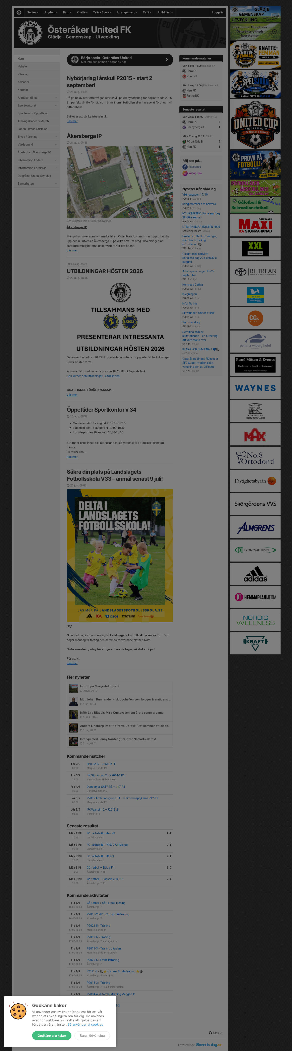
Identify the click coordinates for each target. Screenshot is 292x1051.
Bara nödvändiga (92, 1036)
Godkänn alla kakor (52, 1036)
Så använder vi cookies (85, 1024)
